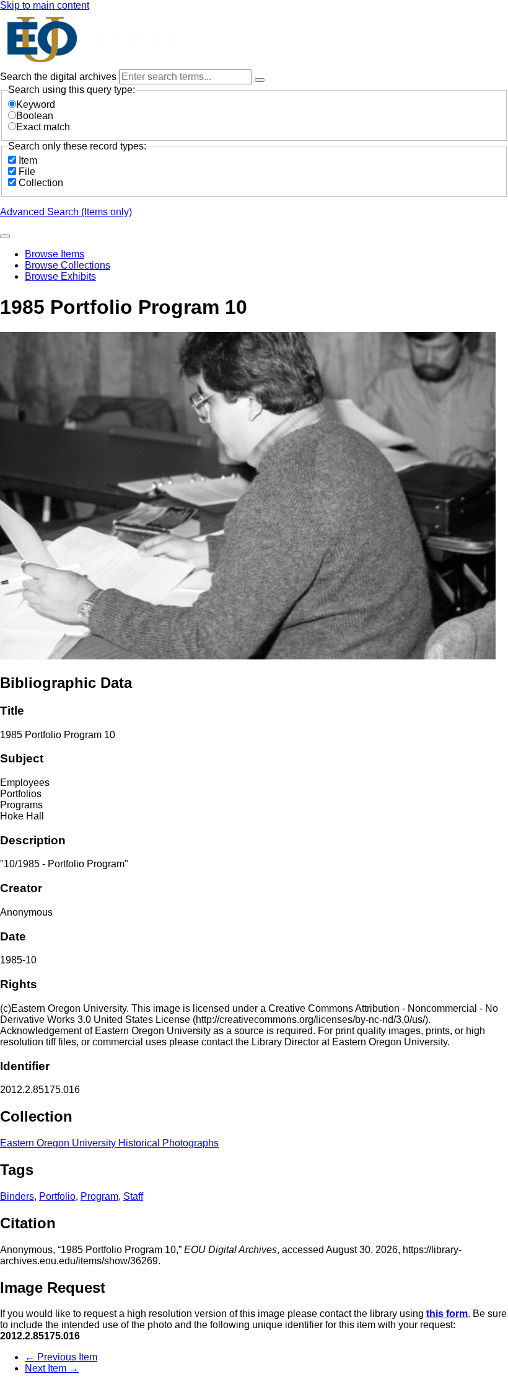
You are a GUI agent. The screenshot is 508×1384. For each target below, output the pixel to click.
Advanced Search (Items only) (66, 212)
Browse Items (54, 254)
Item (28, 160)
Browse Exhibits (60, 276)
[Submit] (5, 236)
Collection (41, 182)
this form (447, 1313)
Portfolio (57, 1196)
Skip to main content (44, 5)
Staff (133, 1196)
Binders (17, 1196)
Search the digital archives (59, 76)
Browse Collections (67, 265)
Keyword (35, 104)
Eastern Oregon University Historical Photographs (109, 1143)
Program (99, 1196)
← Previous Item (61, 1357)
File (27, 171)
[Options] (260, 80)
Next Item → (52, 1368)
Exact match (43, 127)
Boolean (34, 115)
